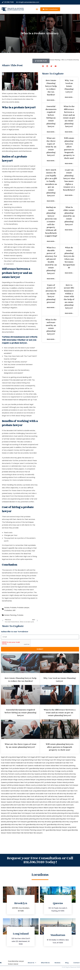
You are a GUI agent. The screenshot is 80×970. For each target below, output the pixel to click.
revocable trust (42, 793)
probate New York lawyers (21, 813)
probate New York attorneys (47, 785)
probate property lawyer (64, 788)
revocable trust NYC (8, 793)
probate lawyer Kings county (12, 779)
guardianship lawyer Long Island (64, 827)
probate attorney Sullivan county (19, 777)
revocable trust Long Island (30, 791)
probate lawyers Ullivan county (24, 785)
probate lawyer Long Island (34, 779)
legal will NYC (36, 757)
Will (14, 610)
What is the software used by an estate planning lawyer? (51, 326)
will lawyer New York (51, 799)
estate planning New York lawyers (14, 822)
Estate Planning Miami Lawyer (12, 810)
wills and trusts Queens (53, 805)
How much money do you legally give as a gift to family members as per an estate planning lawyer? (51, 182)
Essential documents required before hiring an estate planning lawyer (51, 116)
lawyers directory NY (50, 791)
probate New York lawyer (68, 785)
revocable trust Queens (26, 793)
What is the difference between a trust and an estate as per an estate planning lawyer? (69, 116)
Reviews (57, 963)
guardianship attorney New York (13, 824)
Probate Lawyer (23, 607)
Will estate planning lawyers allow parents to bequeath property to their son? (69, 148)
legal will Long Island (8, 757)
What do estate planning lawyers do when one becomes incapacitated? (69, 257)
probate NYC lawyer (8, 788)
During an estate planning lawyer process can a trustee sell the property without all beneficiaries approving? (51, 221)
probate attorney (9, 472)
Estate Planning (10, 615)
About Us (31, 963)
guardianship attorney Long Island (65, 822)
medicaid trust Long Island (44, 763)
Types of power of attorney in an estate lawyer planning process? (51, 294)
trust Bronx (52, 793)
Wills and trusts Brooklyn (57, 802)
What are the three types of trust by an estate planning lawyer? (51, 147)
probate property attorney (44, 788)
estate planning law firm (15, 10)
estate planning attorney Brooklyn (37, 819)
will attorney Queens (56, 796)
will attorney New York (25, 796)
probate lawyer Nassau (54, 779)
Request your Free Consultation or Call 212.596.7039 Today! (40, 860)
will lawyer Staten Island (22, 802)
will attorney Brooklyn (65, 793)
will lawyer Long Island (35, 799)
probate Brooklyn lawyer (66, 777)
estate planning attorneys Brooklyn (65, 813)
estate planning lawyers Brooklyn (14, 816)
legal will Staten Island (62, 757)
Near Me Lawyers (35, 833)
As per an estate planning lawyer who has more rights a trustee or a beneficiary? (69, 179)
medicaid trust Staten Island (44, 765)
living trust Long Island (20, 760)
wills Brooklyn (16, 808)
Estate (6, 607)
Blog (66, 963)
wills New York (41, 810)
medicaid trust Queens (24, 765)
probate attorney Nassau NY (29, 771)
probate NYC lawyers (25, 788)
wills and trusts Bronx (40, 802)
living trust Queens (64, 760)
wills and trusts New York (19, 805)
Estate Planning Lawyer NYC (35, 830)
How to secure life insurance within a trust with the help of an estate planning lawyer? (69, 296)
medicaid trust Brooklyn (25, 763)
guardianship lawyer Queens (57, 830)
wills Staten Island (54, 810)
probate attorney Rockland (51, 774)
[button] (36, 9)
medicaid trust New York (64, 763)
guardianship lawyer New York (12, 830)
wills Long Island (30, 810)
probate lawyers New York (17, 782)
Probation (8, 610)
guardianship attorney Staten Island (14, 827)
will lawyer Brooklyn (18, 799)
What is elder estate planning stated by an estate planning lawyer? (69, 216)
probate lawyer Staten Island (56, 782)
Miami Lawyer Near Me (52, 808)
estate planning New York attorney (60, 816)
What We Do (45, 963)
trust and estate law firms (41, 813)
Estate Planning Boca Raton (32, 808)
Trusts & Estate (15, 8)
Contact (76, 963)
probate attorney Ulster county (44, 777)
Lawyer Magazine (67, 808)
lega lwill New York (24, 757)
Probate (13, 607)
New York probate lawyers (15, 768)
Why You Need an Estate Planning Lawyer (69, 86)
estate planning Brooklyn (36, 816)
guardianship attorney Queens (58, 824)
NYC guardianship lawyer (35, 768)
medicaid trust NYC (8, 765)
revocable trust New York (67, 791)
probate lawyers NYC (36, 782)
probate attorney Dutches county (58, 768)
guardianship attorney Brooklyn (39, 822)
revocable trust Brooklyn (10, 791)
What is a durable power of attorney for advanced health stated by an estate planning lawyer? (51, 260)
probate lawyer (18, 143)
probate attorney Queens (30, 774)
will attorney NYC (41, 796)
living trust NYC (51, 760)
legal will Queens (47, 757)
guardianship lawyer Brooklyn (40, 827)
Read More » (51, 100)
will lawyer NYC (65, 799)
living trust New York (37, 760)
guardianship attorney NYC (36, 824)
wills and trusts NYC (36, 805)
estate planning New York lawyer (63, 819)
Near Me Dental (23, 833)
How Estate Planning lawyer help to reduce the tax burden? (51, 87)
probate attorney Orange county (53, 771)
